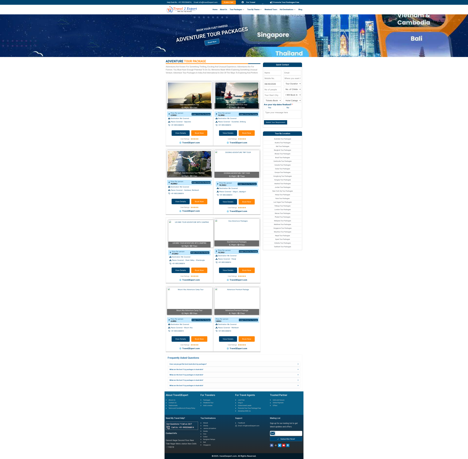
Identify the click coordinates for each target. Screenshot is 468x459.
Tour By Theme (253, 9)
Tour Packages (236, 9)
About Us (223, 9)
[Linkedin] (287, 445)
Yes (269, 107)
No (288, 107)
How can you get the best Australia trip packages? (188, 364)
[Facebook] (271, 445)
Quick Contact (282, 65)
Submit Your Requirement (275, 122)
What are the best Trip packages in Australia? (186, 369)
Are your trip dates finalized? (278, 104)
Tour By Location (282, 133)
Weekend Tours (271, 9)
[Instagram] (275, 445)
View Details (180, 133)
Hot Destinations (286, 9)
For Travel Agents (250, 3)
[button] (234, 364)
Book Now (199, 133)
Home (215, 9)
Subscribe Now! (287, 439)
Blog (300, 9)
